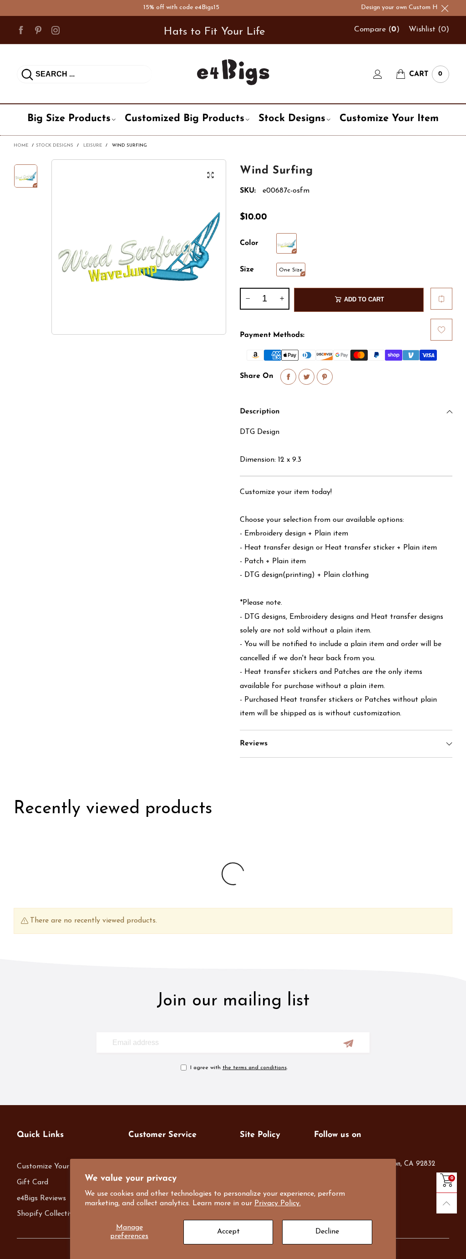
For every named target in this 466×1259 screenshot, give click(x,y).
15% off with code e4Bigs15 (167, 7)
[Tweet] (306, 377)
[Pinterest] (38, 29)
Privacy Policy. (277, 1203)
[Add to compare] (441, 299)
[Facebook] (21, 29)
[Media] (210, 175)
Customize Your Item (389, 118)
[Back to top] (446, 1203)
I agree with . (239, 1067)
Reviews (254, 743)
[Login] (384, 74)
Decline (327, 1231)
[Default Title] (286, 243)
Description (260, 411)
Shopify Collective (46, 1214)
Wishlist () (429, 29)
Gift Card (32, 1182)
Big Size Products (69, 118)
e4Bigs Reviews (41, 1198)
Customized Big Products (184, 118)
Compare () (377, 29)
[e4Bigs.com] (233, 72)
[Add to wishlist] (441, 330)
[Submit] (27, 74)
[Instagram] (55, 29)
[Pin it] (325, 377)
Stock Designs (291, 118)
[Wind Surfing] (139, 247)
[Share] (288, 377)
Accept (228, 1231)
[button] (247, 299)
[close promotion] (444, 8)
